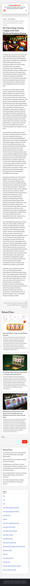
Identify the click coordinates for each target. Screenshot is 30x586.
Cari (3, 437)
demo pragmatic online (9, 570)
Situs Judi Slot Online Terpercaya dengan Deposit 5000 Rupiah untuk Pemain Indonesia (15, 475)
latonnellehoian (15, 5)
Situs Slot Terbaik (8, 535)
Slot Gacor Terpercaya (9, 542)
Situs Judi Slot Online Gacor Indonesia (14, 546)
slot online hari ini (8, 558)
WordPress (23, 583)
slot (4, 496)
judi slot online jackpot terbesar (12, 566)
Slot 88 (5, 519)
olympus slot (6, 515)
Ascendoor (10, 583)
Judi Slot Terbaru (8, 539)
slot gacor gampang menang (11, 507)
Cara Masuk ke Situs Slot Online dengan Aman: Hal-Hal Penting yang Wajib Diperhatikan (14, 454)
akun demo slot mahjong (10, 531)
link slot (5, 554)
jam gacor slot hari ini (9, 527)
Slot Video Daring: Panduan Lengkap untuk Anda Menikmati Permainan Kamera (13, 482)
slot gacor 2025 (7, 550)
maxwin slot (6, 562)
